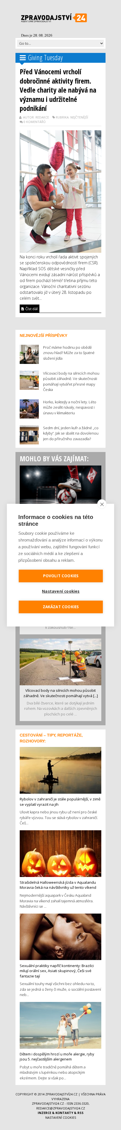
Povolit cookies (61, 575)
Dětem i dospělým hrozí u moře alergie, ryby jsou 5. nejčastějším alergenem (57, 1056)
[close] (102, 504)
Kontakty (64, 1113)
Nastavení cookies (60, 1117)
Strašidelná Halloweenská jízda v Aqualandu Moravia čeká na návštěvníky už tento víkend (58, 885)
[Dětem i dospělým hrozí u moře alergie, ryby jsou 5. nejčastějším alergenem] (60, 1025)
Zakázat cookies (61, 606)
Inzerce (44, 1113)
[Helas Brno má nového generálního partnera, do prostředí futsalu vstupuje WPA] (60, 488)
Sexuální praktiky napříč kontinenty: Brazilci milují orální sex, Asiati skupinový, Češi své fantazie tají (57, 971)
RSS (80, 1113)
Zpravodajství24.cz (61, 1094)
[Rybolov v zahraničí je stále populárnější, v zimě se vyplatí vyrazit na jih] (60, 770)
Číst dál (31, 308)
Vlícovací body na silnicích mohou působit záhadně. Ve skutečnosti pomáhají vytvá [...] (60, 693)
